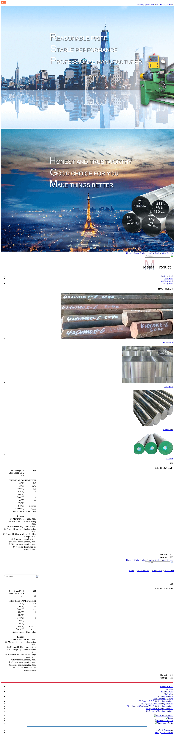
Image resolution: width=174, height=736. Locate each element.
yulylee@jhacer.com (145, 5)
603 (171, 557)
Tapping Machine (165, 696)
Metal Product (140, 253)
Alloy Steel (154, 253)
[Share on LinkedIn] (164, 723)
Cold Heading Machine (163, 699)
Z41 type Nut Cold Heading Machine (157, 704)
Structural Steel (166, 276)
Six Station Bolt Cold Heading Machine (156, 701)
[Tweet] (169, 718)
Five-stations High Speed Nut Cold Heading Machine (150, 706)
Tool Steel (168, 278)
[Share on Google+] (164, 720)
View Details (167, 253)
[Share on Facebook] (163, 715)
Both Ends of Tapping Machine (159, 711)
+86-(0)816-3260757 (164, 5)
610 (171, 554)
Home (128, 253)
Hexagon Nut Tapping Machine (159, 708)
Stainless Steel (167, 281)
